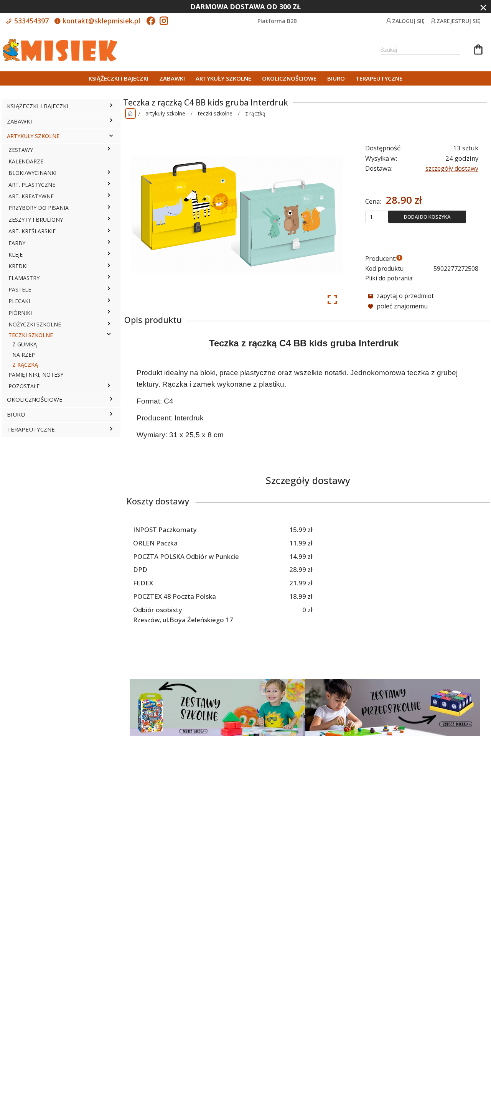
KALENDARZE (25, 161)
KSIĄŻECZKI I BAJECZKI (118, 78)
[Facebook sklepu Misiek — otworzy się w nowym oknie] (151, 21)
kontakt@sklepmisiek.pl (100, 20)
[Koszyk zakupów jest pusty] (478, 50)
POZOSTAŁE (24, 386)
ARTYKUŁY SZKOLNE (223, 78)
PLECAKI (19, 301)
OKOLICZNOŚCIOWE (289, 78)
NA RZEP (23, 354)
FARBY (16, 243)
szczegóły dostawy (451, 168)
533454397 (30, 20)
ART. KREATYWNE (31, 196)
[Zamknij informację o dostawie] (483, 7)
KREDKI (18, 266)
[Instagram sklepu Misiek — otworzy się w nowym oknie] (164, 21)
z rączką (255, 113)
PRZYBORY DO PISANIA (38, 207)
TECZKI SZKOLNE (30, 335)
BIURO (336, 78)
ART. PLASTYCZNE (31, 184)
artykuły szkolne (165, 113)
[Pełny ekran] (332, 299)
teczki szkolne (215, 113)
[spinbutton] (377, 216)
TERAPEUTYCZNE (379, 78)
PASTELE (19, 289)
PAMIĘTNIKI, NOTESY (35, 374)
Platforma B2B (277, 21)
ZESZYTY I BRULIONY (35, 219)
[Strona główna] (130, 113)
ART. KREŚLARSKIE (32, 231)
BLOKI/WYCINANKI (32, 172)
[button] (111, 106)
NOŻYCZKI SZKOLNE (34, 324)
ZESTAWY (20, 149)
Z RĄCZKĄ (25, 364)
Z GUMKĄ (24, 344)
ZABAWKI (172, 78)
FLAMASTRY (24, 278)
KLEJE (15, 254)
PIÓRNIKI (20, 312)
